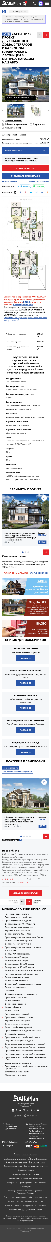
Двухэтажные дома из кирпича (19, 927)
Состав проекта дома (23, 304)
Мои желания (40, 1182)
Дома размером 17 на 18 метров (19, 964)
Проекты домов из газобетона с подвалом (24, 1051)
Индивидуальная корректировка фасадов (25, 1178)
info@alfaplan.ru (12, 1142)
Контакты (8, 1205)
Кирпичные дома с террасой (17, 1021)
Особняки (9, 991)
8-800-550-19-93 (35, 1126)
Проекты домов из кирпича (17, 914)
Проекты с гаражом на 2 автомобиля (21, 974)
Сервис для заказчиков (25, 640)
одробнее (43, 572)
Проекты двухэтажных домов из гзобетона (24, 937)
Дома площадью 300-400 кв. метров (21, 924)
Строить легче (10, 297)
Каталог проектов (30, 1154)
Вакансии (42, 1205)
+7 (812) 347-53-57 (36, 1133)
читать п (33, 572)
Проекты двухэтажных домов (18, 921)
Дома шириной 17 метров (16, 957)
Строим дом (26, 1187)
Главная (17, 1154)
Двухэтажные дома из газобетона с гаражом (25, 1047)
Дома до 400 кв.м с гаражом (17, 954)
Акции (39, 1209)
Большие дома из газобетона (18, 1063)
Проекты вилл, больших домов (19, 1017)
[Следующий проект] (29, 902)
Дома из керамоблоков (15, 987)
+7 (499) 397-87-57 (36, 1138)
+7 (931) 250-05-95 (36, 1128)
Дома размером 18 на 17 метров (19, 967)
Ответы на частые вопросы (16, 1162)
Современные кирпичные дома (19, 1041)
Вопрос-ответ (39, 124)
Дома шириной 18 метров (16, 960)
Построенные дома (15, 1201)
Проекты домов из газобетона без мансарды (25, 1054)
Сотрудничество (29, 1205)
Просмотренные (25, 1182)
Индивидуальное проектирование (25, 1174)
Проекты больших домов (16, 997)
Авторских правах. (27, 1220)
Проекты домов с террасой (17, 1014)
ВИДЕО (26, 302)
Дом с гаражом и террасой (17, 1024)
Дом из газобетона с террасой (18, 1027)
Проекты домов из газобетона (18, 917)
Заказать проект (27, 168)
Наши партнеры (40, 1197)
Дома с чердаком (12, 1001)
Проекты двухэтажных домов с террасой (23, 1031)
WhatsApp (39, 186)
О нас (41, 1201)
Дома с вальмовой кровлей (17, 977)
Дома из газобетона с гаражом (18, 941)
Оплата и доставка (13, 121)
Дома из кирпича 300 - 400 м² (18, 934)
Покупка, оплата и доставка (15, 1158)
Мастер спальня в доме (15, 1075)
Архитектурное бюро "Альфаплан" (25, 1105)
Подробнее (14, 522)
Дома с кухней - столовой (16, 981)
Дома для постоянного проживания (21, 994)
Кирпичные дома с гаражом (17, 931)
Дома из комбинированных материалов (23, 984)
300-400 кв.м (11, 951)
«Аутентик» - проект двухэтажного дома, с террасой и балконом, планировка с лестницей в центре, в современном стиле (20, 536)
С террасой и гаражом (15, 1034)
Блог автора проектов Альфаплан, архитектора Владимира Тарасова (25, 1192)
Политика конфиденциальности (22, 1209)
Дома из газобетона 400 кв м (18, 944)
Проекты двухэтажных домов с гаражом (23, 947)
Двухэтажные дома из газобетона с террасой (25, 1044)
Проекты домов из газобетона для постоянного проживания (26, 1067)
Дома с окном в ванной (15, 1004)
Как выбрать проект (37, 1162)
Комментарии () (13, 128)
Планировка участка (26, 1170)
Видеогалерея (31, 1201)
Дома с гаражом (12, 1011)
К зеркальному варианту (18, 98)
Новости (17, 1205)
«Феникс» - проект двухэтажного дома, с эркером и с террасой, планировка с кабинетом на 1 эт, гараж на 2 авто (19, 820)
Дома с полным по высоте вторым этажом (24, 970)
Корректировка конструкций (35, 1166)
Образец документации (16, 124)
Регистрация (32, 1115)
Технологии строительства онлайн (18, 1197)
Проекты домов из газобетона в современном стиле (25, 1058)
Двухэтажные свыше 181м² (17, 1072)
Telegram (25, 186)
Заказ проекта (11, 1182)
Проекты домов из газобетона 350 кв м (22, 1037)
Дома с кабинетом (13, 1007)
